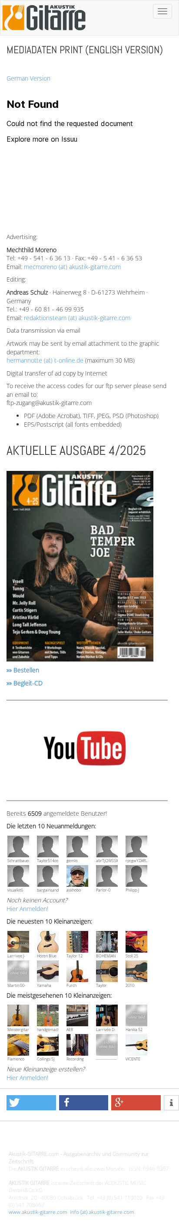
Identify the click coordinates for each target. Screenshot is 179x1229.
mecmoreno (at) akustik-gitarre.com (72, 267)
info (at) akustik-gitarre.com (102, 1212)
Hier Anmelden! (27, 909)
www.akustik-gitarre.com (38, 1212)
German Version (28, 78)
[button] (31, 1102)
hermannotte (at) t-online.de (45, 360)
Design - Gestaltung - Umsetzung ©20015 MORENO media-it (80, 1139)
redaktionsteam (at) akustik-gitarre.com (77, 318)
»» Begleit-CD (25, 683)
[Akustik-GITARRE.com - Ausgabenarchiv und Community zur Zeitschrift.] (43, 33)
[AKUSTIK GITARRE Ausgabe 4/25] (80, 568)
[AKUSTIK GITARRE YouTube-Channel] (84, 750)
